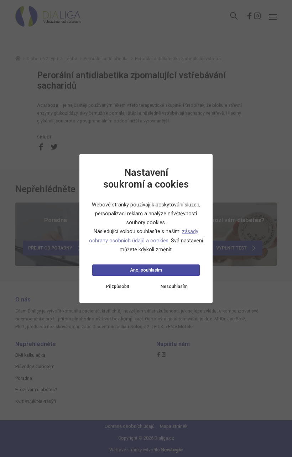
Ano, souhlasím (146, 270)
